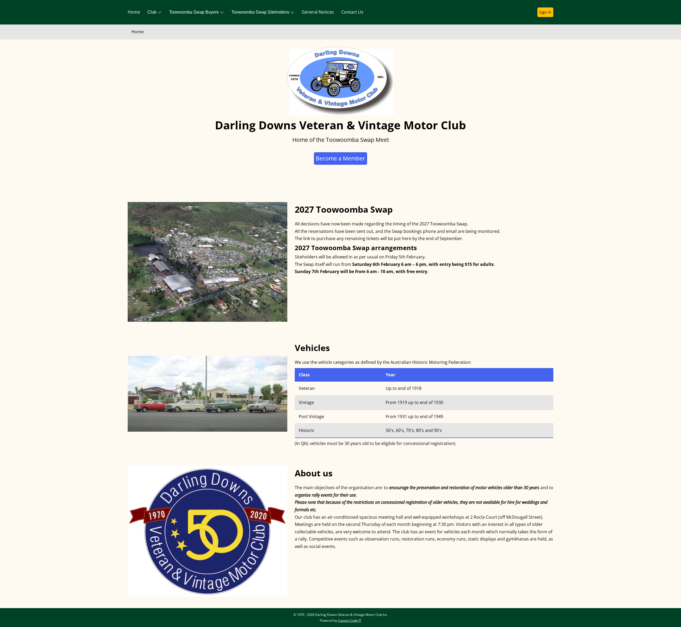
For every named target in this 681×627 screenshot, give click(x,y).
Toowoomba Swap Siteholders (260, 12)
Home (134, 12)
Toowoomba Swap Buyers (194, 12)
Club (152, 12)
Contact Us (352, 12)
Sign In (545, 12)
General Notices (318, 12)
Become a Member (340, 158)
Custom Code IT (349, 620)
